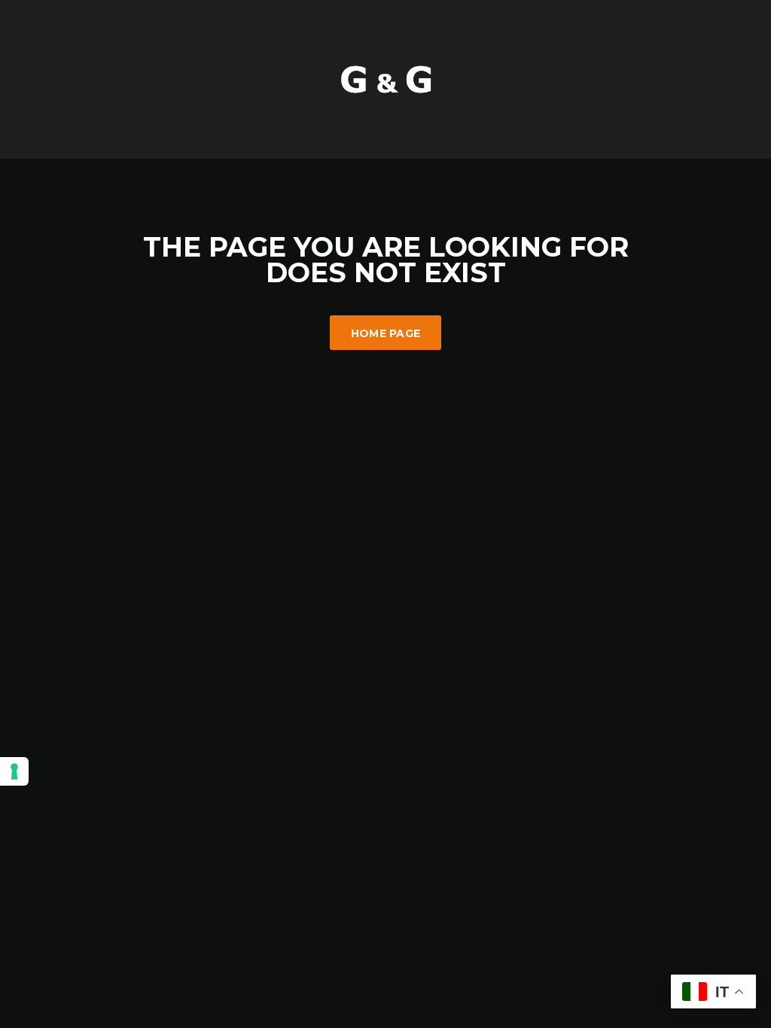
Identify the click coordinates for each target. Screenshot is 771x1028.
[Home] (385, 78)
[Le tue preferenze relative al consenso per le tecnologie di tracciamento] (14, 771)
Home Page (386, 333)
